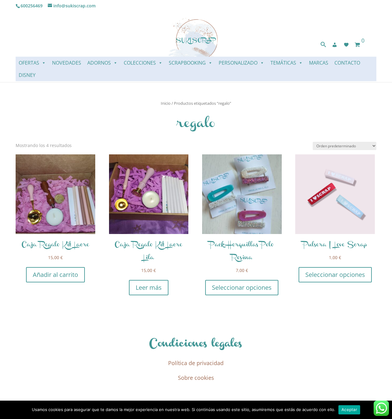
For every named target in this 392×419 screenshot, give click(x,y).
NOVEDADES (66, 62)
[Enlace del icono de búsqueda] (323, 46)
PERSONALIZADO (238, 62)
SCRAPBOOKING (187, 62)
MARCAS (318, 62)
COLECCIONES (140, 62)
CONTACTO (347, 62)
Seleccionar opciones (242, 287)
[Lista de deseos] (346, 45)
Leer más (149, 287)
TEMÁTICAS (283, 62)
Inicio (166, 103)
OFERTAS (29, 62)
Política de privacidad (196, 363)
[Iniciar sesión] (335, 45)
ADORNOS (99, 62)
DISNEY (27, 75)
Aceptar (349, 409)
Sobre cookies (196, 377)
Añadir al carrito (55, 274)
